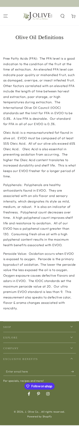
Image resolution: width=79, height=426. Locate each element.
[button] (62, 16)
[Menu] (5, 16)
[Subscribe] (73, 371)
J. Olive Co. (32, 411)
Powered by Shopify (39, 416)
